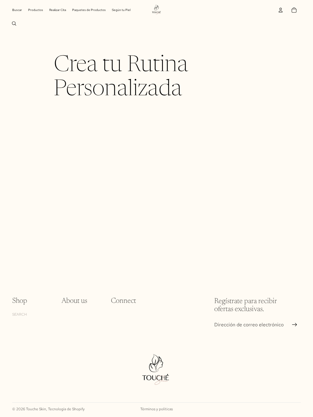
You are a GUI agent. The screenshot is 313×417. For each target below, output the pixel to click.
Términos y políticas (156, 409)
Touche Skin (36, 409)
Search (19, 314)
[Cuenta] (280, 10)
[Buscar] (14, 23)
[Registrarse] (295, 324)
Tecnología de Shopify (66, 409)
